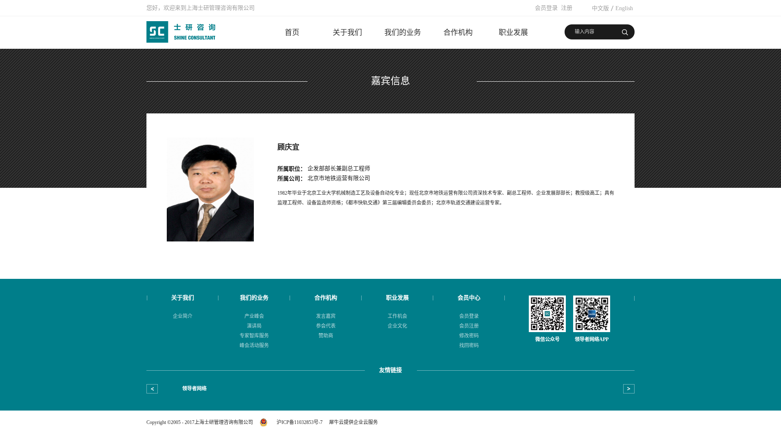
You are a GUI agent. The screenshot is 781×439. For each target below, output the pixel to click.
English (624, 8)
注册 (566, 8)
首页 (292, 32)
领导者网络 (194, 388)
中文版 (600, 8)
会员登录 (546, 8)
